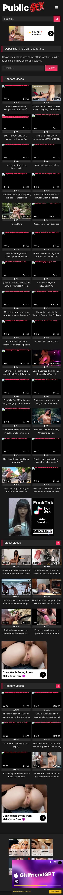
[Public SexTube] (26, 7)
